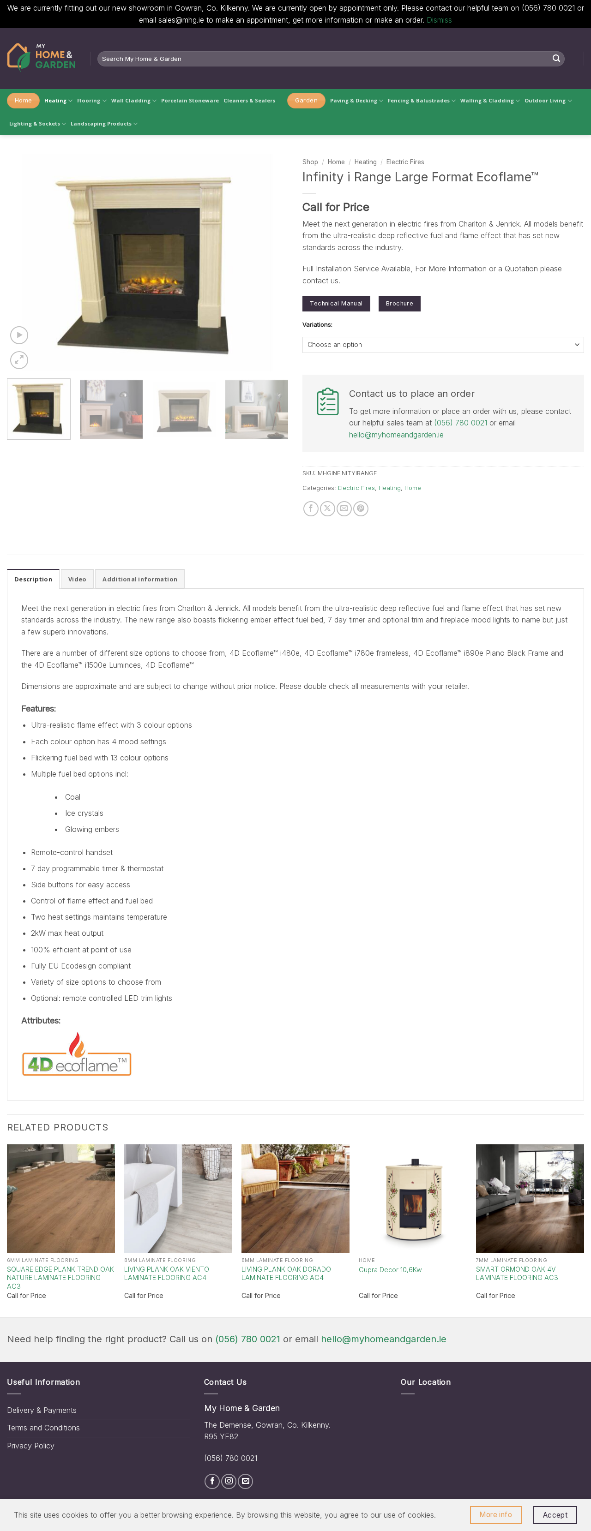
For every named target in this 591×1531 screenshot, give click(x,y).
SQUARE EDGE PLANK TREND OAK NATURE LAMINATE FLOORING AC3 (60, 1277)
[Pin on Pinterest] (360, 508)
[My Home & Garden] (41, 58)
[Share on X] (327, 508)
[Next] (271, 262)
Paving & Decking (353, 100)
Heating (55, 100)
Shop (310, 162)
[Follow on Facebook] (212, 1481)
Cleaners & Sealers (249, 100)
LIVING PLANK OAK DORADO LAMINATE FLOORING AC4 (286, 1273)
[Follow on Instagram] (228, 1481)
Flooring (88, 100)
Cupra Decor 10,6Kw (390, 1270)
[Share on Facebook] (311, 508)
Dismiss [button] (439, 19)
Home (336, 162)
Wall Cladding (131, 100)
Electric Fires (405, 162)
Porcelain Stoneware (190, 100)
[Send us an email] (245, 1481)
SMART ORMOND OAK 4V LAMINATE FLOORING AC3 (517, 1273)
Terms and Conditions (43, 1427)
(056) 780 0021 (460, 422)
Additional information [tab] (140, 579)
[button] (19, 335)
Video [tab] (77, 579)
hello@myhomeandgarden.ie (396, 434)
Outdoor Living (545, 100)
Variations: (317, 325)
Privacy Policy (30, 1445)
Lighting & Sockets (34, 123)
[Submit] (556, 58)
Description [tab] (33, 579)
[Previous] (24, 262)
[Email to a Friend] (344, 508)
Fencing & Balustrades (419, 100)
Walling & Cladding (487, 100)
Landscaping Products (101, 123)
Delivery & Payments (42, 1410)
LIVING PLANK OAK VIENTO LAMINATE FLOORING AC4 (166, 1273)
